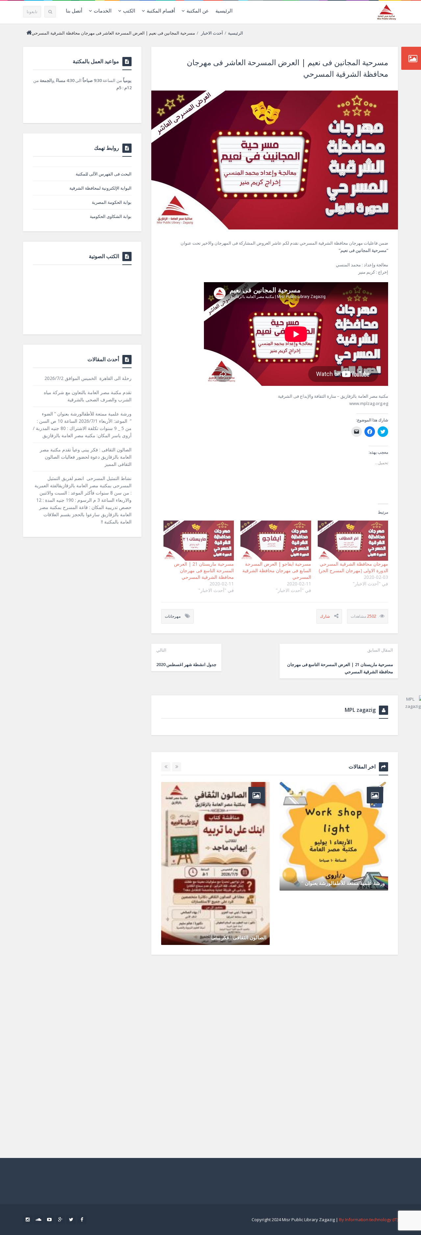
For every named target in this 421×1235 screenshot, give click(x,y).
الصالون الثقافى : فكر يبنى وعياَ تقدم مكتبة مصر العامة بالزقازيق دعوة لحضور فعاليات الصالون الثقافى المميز (86, 456)
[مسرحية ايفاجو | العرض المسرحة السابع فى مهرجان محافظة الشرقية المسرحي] (275, 541)
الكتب (129, 10)
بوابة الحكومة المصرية (112, 202)
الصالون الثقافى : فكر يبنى (238, 937)
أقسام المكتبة (161, 10)
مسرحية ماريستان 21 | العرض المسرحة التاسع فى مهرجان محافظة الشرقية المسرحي (204, 570)
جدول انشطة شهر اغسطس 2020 (186, 657)
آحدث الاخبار (212, 33)
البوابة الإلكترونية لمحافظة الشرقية (100, 188)
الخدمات (102, 10)
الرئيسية (224, 10)
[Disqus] (274, 1054)
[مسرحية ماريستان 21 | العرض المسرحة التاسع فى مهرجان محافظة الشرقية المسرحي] (198, 541)
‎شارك (325, 616)
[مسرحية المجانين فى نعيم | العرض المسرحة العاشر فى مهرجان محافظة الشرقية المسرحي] (274, 160)
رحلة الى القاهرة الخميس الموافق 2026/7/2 (88, 378)
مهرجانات (173, 616)
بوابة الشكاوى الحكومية (111, 216)
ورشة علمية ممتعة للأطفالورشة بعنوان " (343, 883)
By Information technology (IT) (368, 1219)
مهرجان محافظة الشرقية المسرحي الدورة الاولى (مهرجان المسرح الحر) (353, 567)
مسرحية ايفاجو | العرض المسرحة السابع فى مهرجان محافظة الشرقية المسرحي (276, 570)
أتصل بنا (74, 10)
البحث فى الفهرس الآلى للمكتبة (104, 174)
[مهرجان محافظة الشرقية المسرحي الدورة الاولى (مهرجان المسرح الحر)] (353, 541)
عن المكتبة (197, 10)
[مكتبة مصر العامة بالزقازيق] (386, 12)
